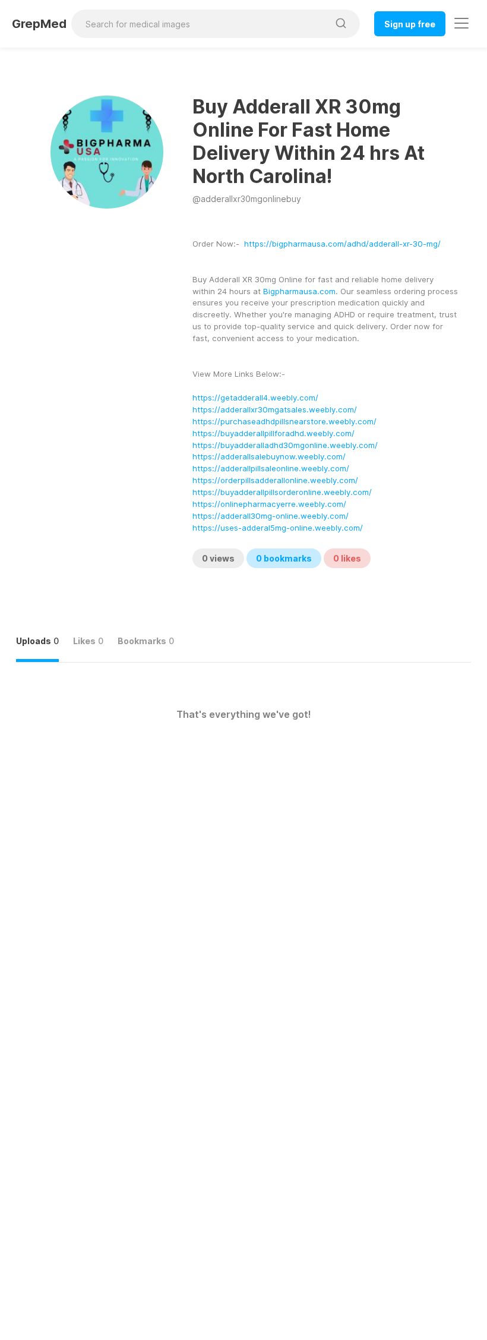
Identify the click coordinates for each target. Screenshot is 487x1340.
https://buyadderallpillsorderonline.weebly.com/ (282, 492)
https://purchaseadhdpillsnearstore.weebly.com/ (284, 421)
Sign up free (409, 24)
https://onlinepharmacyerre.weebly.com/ (269, 504)
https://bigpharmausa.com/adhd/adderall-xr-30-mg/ (342, 243)
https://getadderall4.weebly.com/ (255, 397)
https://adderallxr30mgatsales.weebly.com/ (274, 409)
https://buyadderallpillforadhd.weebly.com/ (273, 433)
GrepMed (39, 24)
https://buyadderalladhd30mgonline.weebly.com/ (285, 445)
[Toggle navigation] (461, 23)
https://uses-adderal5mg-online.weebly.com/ (277, 527)
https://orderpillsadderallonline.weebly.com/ (275, 480)
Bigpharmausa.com (299, 291)
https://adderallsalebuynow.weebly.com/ (269, 456)
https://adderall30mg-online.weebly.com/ (270, 516)
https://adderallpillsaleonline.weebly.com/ (270, 468)
